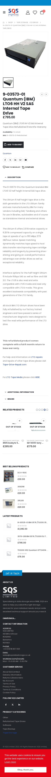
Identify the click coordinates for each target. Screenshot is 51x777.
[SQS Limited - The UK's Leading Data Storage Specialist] (13, 12)
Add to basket (14, 144)
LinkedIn (15, 160)
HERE (37, 377)
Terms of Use (9, 683)
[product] (9, 476)
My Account (8, 680)
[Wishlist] (34, 12)
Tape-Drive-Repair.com (14, 364)
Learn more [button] (10, 762)
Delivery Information (12, 674)
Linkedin (19, 705)
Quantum (7, 153)
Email (25, 160)
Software (7, 725)
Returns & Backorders (13, 677)
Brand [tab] (11, 399)
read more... (9, 618)
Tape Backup (9, 729)
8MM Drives (7, 440)
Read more (19, 420)
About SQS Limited (11, 672)
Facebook (5, 160)
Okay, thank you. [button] (25, 770)
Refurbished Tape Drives (14, 721)
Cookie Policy (9, 692)
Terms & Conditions (12, 689)
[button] (37, 409)
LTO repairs (36, 357)
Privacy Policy (9, 686)
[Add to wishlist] (23, 440)
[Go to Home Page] (3, 22)
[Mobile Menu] (5, 12)
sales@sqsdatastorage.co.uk (16, 655)
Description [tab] (14, 177)
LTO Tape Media (14, 377)
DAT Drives (30, 440)
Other (5, 717)
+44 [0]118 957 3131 (11, 649)
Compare (29, 167)
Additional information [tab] (21, 392)
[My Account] (28, 12)
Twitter (10, 160)
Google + (20, 160)
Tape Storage (16, 440)
